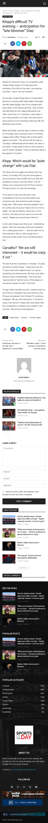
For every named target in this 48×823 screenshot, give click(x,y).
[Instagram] (30, 786)
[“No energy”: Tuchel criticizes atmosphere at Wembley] (8, 559)
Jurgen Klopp (14, 317)
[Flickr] (24, 786)
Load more (23, 568)
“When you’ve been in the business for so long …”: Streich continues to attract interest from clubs (31, 531)
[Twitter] (18, 43)
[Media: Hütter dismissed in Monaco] (8, 546)
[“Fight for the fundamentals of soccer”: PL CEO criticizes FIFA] (8, 426)
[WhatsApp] (29, 43)
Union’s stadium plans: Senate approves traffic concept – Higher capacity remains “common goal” (30, 518)
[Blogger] (11, 786)
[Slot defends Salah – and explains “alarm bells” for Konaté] (8, 413)
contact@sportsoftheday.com (24, 769)
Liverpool (24, 317)
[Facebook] (12, 43)
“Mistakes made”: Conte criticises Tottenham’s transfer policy (36, 346)
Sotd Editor (12, 37)
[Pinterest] (24, 43)
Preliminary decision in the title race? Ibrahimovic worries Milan (12, 346)
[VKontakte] (36, 786)
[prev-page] (4, 434)
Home (4, 11)
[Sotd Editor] (4, 37)
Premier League (13, 11)
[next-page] (7, 434)
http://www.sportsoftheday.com (24, 381)
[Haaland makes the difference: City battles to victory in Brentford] (8, 401)
